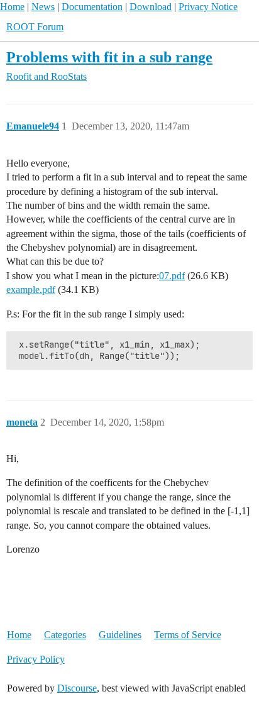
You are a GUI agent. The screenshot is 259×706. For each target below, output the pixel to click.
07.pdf (172, 275)
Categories (65, 634)
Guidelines (120, 634)
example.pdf (30, 289)
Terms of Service (187, 634)
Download (151, 6)
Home (12, 6)
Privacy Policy (36, 659)
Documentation (92, 6)
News (43, 6)
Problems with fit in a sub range (109, 56)
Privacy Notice (208, 6)
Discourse (77, 688)
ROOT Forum (34, 26)
